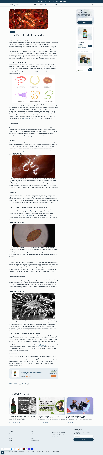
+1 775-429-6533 (55, 434)
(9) (35, 329)
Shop (90, 45)
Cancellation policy (55, 451)
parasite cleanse (27, 118)
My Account (33, 433)
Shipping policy (48, 451)
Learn (45, 4)
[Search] (87, 4)
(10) (39, 342)
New (41, 4)
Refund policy (27, 451)
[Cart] (92, 4)
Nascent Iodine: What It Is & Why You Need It (22, 416)
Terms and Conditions (40, 451)
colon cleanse (42, 344)
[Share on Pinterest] (25, 384)
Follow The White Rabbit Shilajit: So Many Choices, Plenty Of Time (76, 417)
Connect (50, 4)
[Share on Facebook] (20, 384)
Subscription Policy (35, 440)
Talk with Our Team (55, 436)
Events (56, 4)
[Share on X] (23, 384)
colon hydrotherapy (41, 336)
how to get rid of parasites (33, 210)
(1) (53, 47)
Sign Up (85, 22)
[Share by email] (28, 384)
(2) (39, 136)
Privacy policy (33, 451)
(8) (21, 287)
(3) (23, 151)
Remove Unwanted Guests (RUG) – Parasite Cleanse (31, 373)
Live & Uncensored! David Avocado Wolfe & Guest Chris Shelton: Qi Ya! (48, 417)
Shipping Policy (34, 436)
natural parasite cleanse (26, 215)
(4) (16, 187)
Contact (32, 431)
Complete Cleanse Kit (82, 66)
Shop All (35, 4)
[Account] (90, 4)
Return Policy (33, 438)
